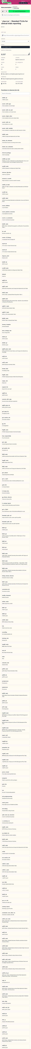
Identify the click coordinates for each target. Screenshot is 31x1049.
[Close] (29, 2)
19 (1, 69)
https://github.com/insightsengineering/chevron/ (13, 74)
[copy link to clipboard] (2, 35)
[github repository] (6, 11)
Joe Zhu (4, 83)
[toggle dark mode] (2, 11)
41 (1, 64)
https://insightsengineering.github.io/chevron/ (13, 78)
